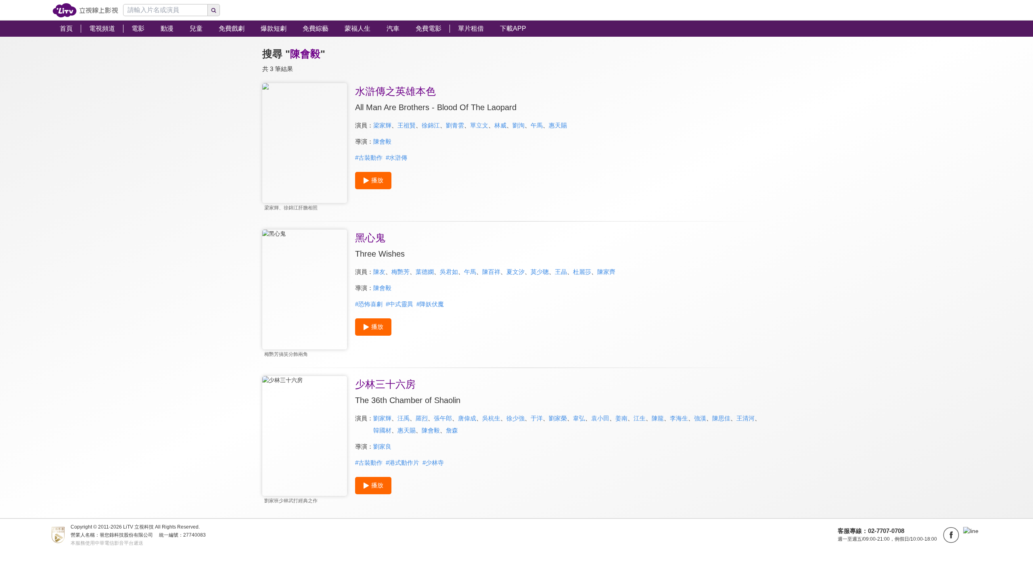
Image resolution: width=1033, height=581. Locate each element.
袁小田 (600, 418)
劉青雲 (455, 125)
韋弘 (579, 418)
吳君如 (449, 271)
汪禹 (403, 418)
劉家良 (382, 446)
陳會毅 (382, 141)
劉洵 (518, 125)
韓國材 (382, 430)
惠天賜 (558, 125)
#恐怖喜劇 (369, 304)
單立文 (479, 125)
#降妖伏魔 (430, 304)
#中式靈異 (399, 304)
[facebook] (951, 535)
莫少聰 (540, 271)
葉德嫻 (425, 271)
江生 (640, 418)
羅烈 (422, 418)
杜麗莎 (582, 271)
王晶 (561, 271)
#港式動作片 (402, 462)
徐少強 (515, 418)
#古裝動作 (369, 157)
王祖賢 (406, 125)
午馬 (537, 125)
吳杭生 (491, 418)
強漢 (700, 418)
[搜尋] (214, 10)
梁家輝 (382, 125)
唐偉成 (467, 418)
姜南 (621, 418)
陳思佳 (721, 418)
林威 (500, 125)
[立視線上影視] (85, 10)
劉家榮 (558, 418)
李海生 (679, 418)
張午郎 (443, 418)
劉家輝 (382, 418)
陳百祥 (491, 271)
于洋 (537, 418)
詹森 (452, 430)
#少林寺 (433, 462)
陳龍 (658, 418)
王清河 (745, 418)
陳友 (379, 271)
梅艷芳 (400, 271)
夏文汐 (515, 271)
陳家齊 (606, 271)
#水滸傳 (396, 157)
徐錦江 (431, 125)
